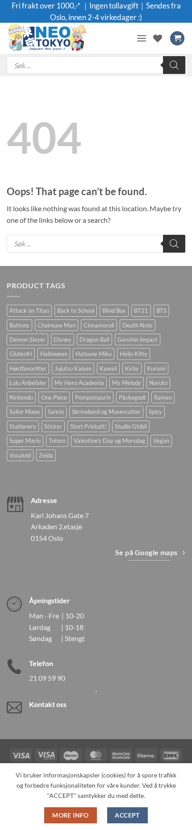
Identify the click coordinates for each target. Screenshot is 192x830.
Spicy (155, 411)
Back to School (75, 310)
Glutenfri (20, 353)
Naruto (158, 382)
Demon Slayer (27, 339)
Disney (62, 339)
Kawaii (108, 368)
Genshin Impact (137, 339)
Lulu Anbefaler (27, 382)
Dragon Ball (94, 339)
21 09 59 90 (47, 678)
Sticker (53, 426)
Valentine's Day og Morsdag (109, 440)
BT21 (141, 310)
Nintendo (21, 397)
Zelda (46, 455)
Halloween (53, 353)
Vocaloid (20, 455)
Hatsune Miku (93, 353)
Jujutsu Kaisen (73, 368)
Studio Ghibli (131, 426)
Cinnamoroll (98, 325)
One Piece (54, 397)
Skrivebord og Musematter (106, 411)
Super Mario (25, 440)
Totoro (57, 440)
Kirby (132, 368)
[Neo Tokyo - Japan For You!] (68, 38)
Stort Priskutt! (88, 426)
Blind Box (114, 310)
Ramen (163, 397)
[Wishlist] (157, 38)
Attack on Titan (29, 310)
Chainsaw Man (56, 325)
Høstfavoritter (27, 368)
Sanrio (56, 411)
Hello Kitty (133, 353)
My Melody (126, 382)
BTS (161, 310)
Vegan (161, 440)
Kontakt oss (48, 704)
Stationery (22, 426)
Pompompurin (93, 397)
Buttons (19, 325)
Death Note (137, 325)
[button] (141, 38)
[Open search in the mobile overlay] (96, 65)
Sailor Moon (24, 411)
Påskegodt (132, 397)
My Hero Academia (79, 382)
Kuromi (156, 368)
